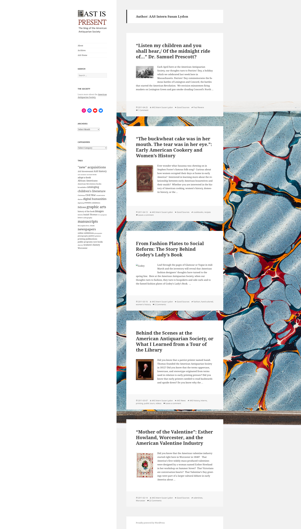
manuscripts (88, 221)
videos (158, 403)
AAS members (82, 174)
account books (92, 175)
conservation (100, 195)
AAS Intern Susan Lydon (162, 107)
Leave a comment (146, 215)
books (98, 184)
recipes (207, 212)
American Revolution (87, 184)
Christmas (81, 195)
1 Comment (143, 110)
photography (83, 236)
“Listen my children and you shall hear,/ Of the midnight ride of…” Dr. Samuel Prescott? (173, 51)
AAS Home (82, 55)
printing (81, 239)
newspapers (87, 229)
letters (80, 217)
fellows (82, 207)
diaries (80, 199)
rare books (98, 242)
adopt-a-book (84, 177)
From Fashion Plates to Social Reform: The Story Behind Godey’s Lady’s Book (170, 249)
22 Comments (155, 500)
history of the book (86, 211)
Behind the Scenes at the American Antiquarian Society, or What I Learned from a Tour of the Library (174, 341)
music (92, 225)
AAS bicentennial (85, 171)
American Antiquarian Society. (92, 96)
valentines (197, 497)
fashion (196, 301)
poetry (92, 236)
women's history (91, 244)
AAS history (100, 171)
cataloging (93, 187)
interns (80, 215)
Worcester (82, 248)
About (80, 45)
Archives (82, 50)
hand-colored (207, 301)
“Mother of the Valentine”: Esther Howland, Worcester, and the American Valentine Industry (174, 437)
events (87, 202)
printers (98, 236)
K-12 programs (102, 215)
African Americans (88, 180)
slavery (80, 245)
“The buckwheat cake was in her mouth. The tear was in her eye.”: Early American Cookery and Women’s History (174, 147)
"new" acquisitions (92, 167)
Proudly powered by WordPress (150, 522)
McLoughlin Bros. (84, 226)
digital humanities (94, 199)
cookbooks (198, 212)
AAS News (181, 400)
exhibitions (95, 203)
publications (91, 238)
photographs (98, 233)
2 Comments (160, 304)
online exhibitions (86, 233)
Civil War (90, 195)
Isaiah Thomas (90, 214)
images (99, 211)
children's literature (91, 191)
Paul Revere (198, 107)
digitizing (81, 203)
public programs (85, 241)
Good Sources (183, 107)
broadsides (82, 187)
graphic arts (96, 206)
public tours (149, 403)
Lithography (87, 218)
